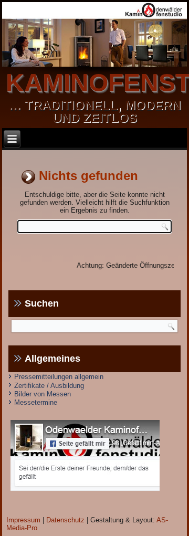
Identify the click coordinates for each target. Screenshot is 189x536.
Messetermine (35, 402)
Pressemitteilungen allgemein (58, 377)
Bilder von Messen (42, 394)
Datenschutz (65, 520)
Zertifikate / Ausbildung (49, 386)
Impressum (23, 520)
